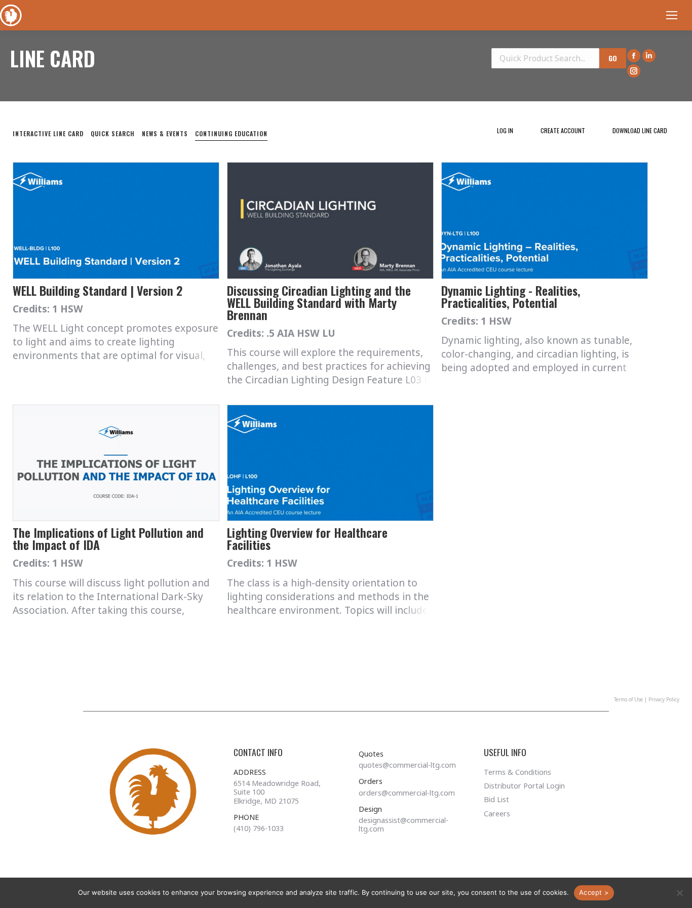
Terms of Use (628, 699)
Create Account (563, 130)
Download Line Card (639, 130)
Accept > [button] (594, 892)
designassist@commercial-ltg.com (403, 824)
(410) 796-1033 (259, 828)
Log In (505, 130)
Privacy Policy (663, 699)
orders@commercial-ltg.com (407, 793)
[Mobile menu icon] (672, 15)
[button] (679, 893)
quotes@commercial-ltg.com (407, 765)
